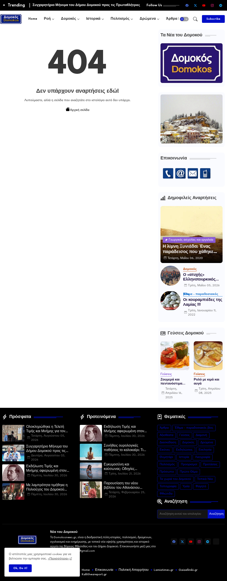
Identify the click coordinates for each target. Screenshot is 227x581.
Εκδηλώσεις (184, 449)
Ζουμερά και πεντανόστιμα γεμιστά (171, 382)
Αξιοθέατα (166, 435)
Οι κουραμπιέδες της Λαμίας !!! (202, 302)
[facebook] (187, 5)
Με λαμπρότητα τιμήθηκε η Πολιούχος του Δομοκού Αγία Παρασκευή (47, 488)
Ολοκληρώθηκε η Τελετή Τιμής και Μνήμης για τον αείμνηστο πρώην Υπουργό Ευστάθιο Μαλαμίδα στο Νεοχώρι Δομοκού (47, 429)
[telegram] (220, 5)
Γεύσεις (184, 435)
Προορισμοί (189, 464)
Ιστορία (184, 457)
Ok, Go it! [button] (20, 568)
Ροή (47, 19)
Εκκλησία (205, 449)
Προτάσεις (210, 464)
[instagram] (212, 5)
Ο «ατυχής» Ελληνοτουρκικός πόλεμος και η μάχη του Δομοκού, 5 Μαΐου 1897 (202, 277)
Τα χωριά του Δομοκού (175, 479)
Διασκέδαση (168, 442)
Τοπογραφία (168, 486)
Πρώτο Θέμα (189, 471)
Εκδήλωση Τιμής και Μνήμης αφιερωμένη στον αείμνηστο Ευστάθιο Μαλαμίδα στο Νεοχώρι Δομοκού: (46, 469)
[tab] (33, 19)
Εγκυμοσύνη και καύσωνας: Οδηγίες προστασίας (119, 467)
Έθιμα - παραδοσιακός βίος (194, 427)
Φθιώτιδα (166, 493)
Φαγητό (201, 486)
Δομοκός (68, 19)
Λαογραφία (202, 457)
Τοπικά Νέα (205, 479)
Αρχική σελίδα (79, 110)
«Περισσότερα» (58, 558)
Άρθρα (164, 427)
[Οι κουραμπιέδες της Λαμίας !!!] (170, 301)
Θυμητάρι (166, 457)
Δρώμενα (148, 19)
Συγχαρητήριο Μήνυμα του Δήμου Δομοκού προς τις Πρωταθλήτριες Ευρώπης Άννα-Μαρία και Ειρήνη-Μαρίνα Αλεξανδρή (47, 449)
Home (32, 19)
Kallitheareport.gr (94, 574)
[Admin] (216, 541)
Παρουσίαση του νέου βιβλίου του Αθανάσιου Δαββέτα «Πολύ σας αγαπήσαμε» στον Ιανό (122, 486)
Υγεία (186, 486)
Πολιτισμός (120, 19)
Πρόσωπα (167, 471)
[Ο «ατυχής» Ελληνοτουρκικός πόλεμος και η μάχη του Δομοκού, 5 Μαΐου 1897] (170, 276)
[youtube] (204, 5)
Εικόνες (165, 449)
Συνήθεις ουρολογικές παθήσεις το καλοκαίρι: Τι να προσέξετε (123, 448)
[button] (184, 19)
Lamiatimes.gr (163, 569)
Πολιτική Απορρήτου (134, 569)
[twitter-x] (195, 5)
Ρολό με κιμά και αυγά (206, 381)
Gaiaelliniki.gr (188, 569)
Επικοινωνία (104, 569)
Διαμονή (201, 435)
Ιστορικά (93, 19)
